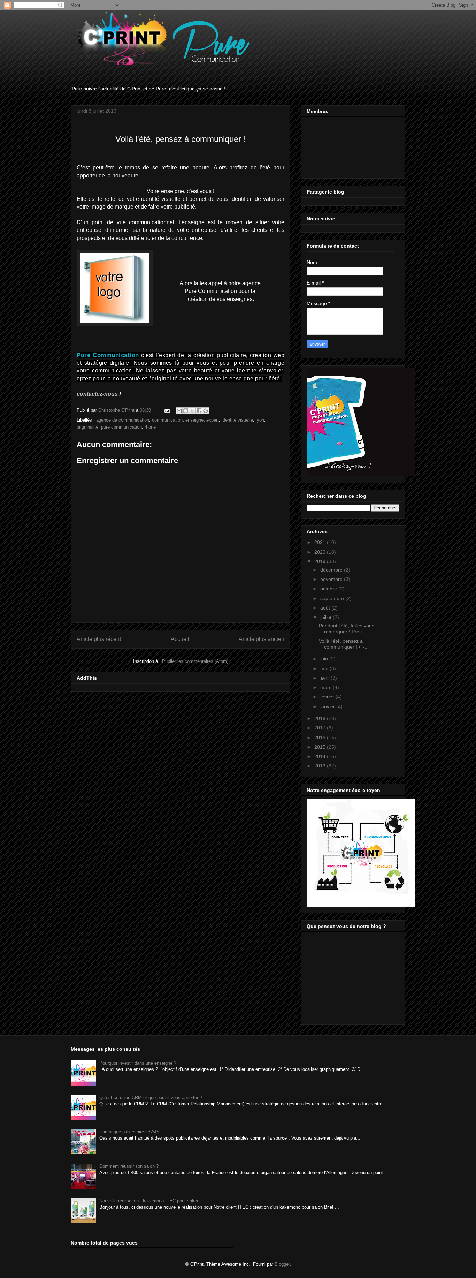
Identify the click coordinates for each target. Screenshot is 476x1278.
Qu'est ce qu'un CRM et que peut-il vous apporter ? (150, 1097)
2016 (320, 737)
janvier (328, 706)
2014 (320, 756)
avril (325, 678)
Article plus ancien (261, 639)
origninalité (87, 427)
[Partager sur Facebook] (198, 410)
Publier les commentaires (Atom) (195, 661)
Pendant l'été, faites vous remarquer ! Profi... (346, 628)
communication (167, 420)
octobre (329, 588)
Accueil (180, 639)
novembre (332, 579)
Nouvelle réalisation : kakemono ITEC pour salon (148, 1200)
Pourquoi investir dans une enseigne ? (137, 1063)
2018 (320, 718)
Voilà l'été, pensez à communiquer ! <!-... (344, 644)
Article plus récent (99, 639)
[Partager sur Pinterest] (205, 410)
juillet (326, 617)
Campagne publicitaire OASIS (129, 1131)
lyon (260, 420)
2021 (320, 542)
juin (324, 658)
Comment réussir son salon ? (129, 1166)
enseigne (194, 420)
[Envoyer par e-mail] (179, 410)
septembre (332, 598)
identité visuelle (237, 420)
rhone (150, 427)
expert (212, 420)
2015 (320, 747)
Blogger (282, 1264)
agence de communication (122, 420)
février (328, 697)
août (325, 608)
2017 (320, 728)
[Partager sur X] (192, 410)
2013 (320, 766)
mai (325, 668)
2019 (320, 561)
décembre (332, 570)
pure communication (121, 427)
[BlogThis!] (185, 410)
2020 (320, 552)
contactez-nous (97, 394)
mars (326, 687)
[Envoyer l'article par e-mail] (166, 410)
